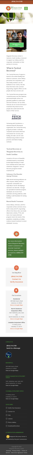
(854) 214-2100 (16, 276)
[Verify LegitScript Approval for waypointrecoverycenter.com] (9, 355)
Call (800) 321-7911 (16, 44)
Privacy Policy (16, 450)
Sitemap (8, 450)
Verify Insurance (16, 282)
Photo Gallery (12, 422)
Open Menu (26, 8)
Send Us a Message (13, 348)
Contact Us (16, 279)
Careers (10, 418)
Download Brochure (14, 426)
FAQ (9, 415)
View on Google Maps (16, 305)
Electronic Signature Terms (19, 452)
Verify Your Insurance (14, 408)
